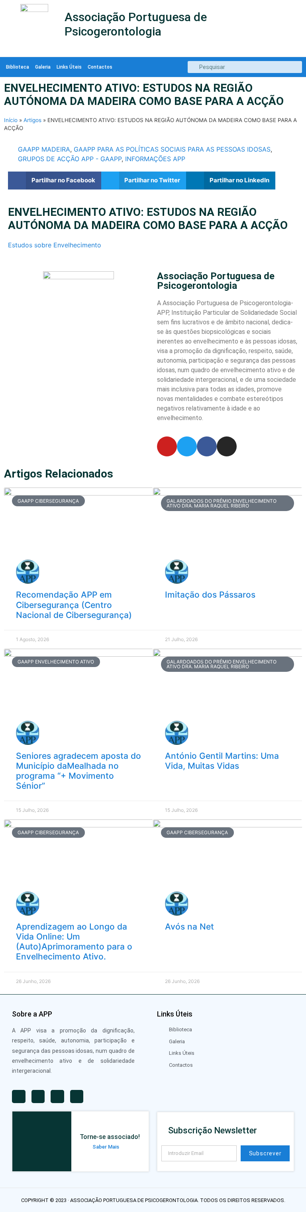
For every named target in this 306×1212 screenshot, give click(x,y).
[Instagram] (227, 446)
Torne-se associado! (110, 1137)
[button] (54, 180)
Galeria (43, 67)
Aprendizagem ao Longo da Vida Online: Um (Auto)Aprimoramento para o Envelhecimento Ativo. (74, 942)
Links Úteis (69, 67)
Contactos (100, 67)
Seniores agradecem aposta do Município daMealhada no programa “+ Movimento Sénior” (78, 771)
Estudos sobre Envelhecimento (54, 245)
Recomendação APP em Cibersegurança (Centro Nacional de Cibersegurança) (74, 605)
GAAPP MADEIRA (44, 149)
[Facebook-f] (207, 446)
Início (11, 120)
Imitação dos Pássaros (210, 595)
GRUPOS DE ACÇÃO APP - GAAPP (70, 159)
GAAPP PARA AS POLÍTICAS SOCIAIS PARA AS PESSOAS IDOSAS (172, 149)
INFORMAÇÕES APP (155, 159)
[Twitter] (187, 446)
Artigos (32, 120)
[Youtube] (167, 446)
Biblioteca (17, 67)
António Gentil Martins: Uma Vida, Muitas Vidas (222, 761)
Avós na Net (189, 927)
